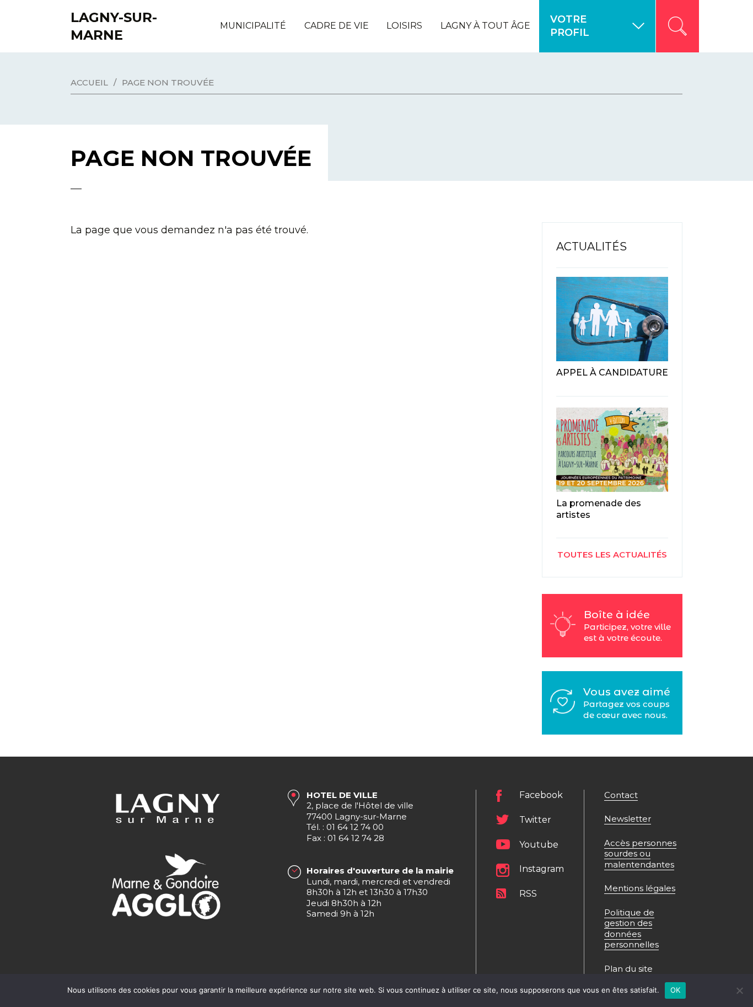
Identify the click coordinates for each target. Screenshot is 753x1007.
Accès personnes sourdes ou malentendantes (640, 854)
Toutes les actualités (612, 554)
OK (675, 989)
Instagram (541, 869)
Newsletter (627, 818)
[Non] (739, 990)
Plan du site (628, 968)
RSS (528, 893)
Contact (621, 795)
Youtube (538, 844)
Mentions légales (639, 888)
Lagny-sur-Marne (114, 25)
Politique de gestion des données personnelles (631, 928)
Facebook (541, 795)
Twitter (535, 820)
